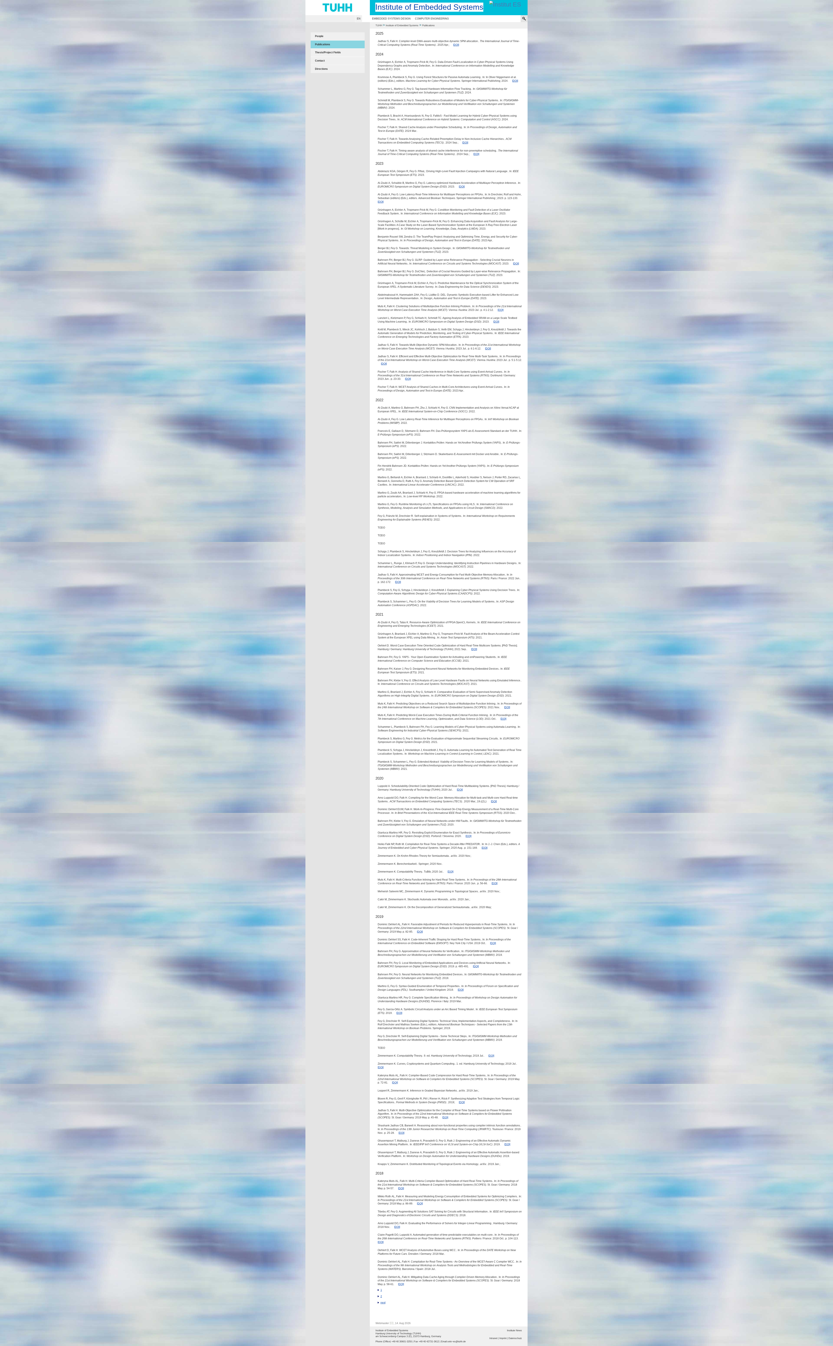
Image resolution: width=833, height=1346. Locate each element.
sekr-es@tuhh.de (456, 1341)
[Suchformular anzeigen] (524, 18)
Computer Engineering (432, 18)
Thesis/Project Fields (328, 52)
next (382, 1302)
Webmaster (382, 1323)
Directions (321, 68)
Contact (320, 60)
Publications (322, 44)
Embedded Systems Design (391, 18)
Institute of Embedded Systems (402, 25)
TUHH (379, 25)
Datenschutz (515, 1338)
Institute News (514, 1330)
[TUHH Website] (337, 7)
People (319, 36)
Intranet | (494, 1338)
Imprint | (503, 1338)
